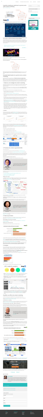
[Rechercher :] (33, 5)
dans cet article (10, 179)
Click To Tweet (23, 47)
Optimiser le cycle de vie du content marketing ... (10, 388)
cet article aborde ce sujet (22, 150)
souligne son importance (18, 22)
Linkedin (23, 165)
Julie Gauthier (10, 376)
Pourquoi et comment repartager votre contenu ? (9, 174)
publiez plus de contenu (15, 112)
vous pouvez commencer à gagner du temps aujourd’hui (10, 241)
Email (4, 400)
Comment (4, 395)
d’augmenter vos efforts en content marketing (10, 298)
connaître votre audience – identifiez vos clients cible (12, 93)
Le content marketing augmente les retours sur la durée (11, 274)
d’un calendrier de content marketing (18, 125)
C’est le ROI (19, 251)
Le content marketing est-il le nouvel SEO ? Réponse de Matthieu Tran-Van (12, 173)
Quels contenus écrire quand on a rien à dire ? (9, 175)
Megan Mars (8, 178)
